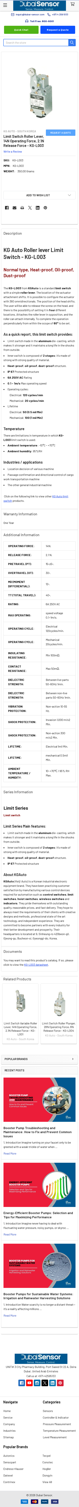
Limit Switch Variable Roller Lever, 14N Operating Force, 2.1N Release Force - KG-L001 (20, 1028)
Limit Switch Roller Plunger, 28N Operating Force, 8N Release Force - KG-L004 (59, 1026)
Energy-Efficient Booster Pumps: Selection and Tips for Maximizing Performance (38, 1215)
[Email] (14, 207)
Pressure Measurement (57, 1424)
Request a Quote (58, 29)
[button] (39, 195)
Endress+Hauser (13, 1468)
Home (7, 1411)
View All (47, 1482)
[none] (39, 90)
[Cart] (73, 4)
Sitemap (8, 1437)
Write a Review (12, 151)
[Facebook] (6, 207)
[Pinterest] (45, 207)
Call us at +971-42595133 (41, 1376)
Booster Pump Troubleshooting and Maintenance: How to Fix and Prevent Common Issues (37, 1132)
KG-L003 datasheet (36, 964)
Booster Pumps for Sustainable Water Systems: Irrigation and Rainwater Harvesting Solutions (38, 1296)
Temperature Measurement (59, 1430)
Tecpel (46, 1455)
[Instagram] (37, 1383)
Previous (4, 1014)
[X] (30, 207)
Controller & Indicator (56, 1417)
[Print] (22, 207)
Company (9, 1424)
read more (9, 1153)
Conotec (47, 1462)
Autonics (9, 1455)
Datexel (8, 1475)
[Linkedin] (37, 207)
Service (7, 1417)
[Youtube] (29, 1383)
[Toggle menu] (5, 5)
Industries (9, 1430)
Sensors (48, 1411)
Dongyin (47, 1475)
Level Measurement (55, 1437)
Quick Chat (21, 29)
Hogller (46, 1468)
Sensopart (9, 1462)
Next (74, 1014)
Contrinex (9, 1482)
